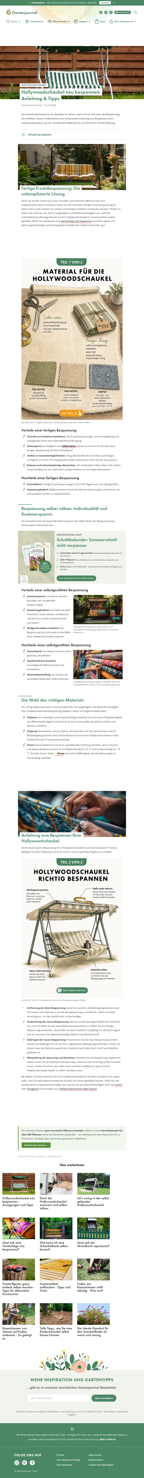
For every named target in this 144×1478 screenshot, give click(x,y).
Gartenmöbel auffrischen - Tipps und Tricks (55, 1287)
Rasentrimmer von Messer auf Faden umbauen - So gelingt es (17, 1333)
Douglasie (32, 1088)
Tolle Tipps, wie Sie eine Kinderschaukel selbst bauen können (56, 1331)
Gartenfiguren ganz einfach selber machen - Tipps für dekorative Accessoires (18, 1289)
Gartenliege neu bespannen (76, 221)
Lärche (118, 1084)
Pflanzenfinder (60, 21)
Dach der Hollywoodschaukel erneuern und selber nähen (53, 1203)
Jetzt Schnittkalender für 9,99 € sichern (76, 578)
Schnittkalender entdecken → (36, 1145)
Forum (14, 21)
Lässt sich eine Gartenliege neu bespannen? (13, 1245)
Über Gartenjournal (123, 21)
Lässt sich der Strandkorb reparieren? (93, 1244)
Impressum (95, 1454)
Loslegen (105, 3)
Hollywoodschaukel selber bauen (78, 1088)
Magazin (83, 21)
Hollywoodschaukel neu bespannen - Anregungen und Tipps (18, 1201)
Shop (102, 21)
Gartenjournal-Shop (68, 1459)
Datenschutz (96, 1459)
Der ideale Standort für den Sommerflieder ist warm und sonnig (92, 1331)
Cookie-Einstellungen (101, 1464)
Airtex (60, 753)
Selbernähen (69, 446)
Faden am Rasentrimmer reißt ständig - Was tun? (90, 1287)
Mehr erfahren (108, 1439)
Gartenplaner (36, 21)
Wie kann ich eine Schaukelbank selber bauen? (54, 1245)
